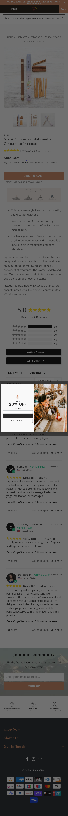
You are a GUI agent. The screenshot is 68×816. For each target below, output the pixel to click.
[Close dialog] (65, 385)
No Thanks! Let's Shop (17, 420)
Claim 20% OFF (17, 416)
